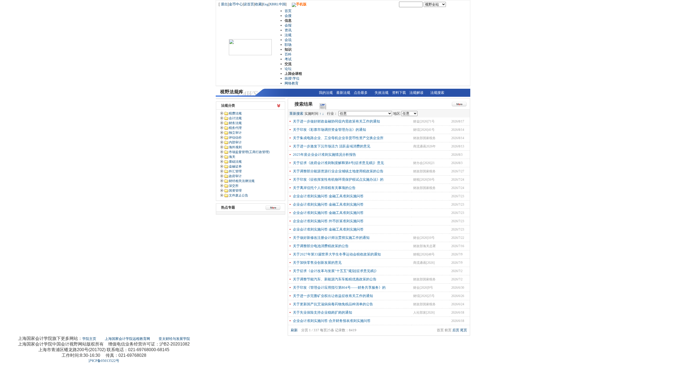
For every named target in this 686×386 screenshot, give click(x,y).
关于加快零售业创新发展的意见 (317, 263)
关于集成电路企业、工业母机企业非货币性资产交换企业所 (338, 138)
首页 (288, 11)
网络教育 (292, 83)
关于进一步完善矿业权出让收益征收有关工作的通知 (333, 296)
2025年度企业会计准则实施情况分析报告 (324, 155)
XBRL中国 (277, 4)
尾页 (463, 330)
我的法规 (326, 93)
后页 (455, 330)
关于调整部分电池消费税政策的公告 (321, 246)
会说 (288, 40)
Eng (266, 4)
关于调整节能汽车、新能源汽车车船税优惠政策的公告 (334, 279)
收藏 (258, 4)
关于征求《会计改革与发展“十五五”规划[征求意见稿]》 (335, 271)
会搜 (288, 16)
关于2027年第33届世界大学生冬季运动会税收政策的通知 (337, 254)
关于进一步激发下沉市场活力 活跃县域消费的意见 (331, 146)
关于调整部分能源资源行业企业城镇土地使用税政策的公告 (338, 171)
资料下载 (399, 93)
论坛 (288, 69)
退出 (224, 4)
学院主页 (89, 339)
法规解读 (416, 93)
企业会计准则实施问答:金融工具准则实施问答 (328, 196)
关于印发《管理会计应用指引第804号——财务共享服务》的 (339, 287)
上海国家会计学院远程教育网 (127, 339)
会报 (288, 25)
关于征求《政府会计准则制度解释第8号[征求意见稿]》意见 (338, 163)
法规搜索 (437, 93)
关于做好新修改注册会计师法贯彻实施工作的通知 (331, 238)
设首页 (249, 4)
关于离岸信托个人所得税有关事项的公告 (324, 188)
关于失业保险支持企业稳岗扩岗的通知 (322, 312)
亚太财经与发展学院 (174, 339)
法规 (288, 35)
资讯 (288, 30)
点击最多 (361, 93)
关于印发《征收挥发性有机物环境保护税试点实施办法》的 (338, 179)
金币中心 (236, 4)
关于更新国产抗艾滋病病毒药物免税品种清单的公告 (333, 304)
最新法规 (343, 93)
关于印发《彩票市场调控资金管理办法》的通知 (329, 130)
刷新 (294, 330)
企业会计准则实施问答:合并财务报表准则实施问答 (332, 321)
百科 (288, 54)
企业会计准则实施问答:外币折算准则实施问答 (328, 221)
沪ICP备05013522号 (103, 361)
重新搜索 (296, 114)
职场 (288, 45)
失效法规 (382, 93)
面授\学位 (292, 78)
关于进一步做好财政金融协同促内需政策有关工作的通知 (336, 121)
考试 (288, 59)
